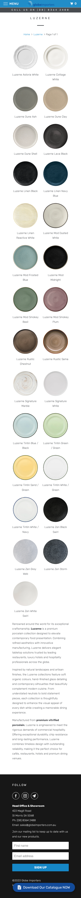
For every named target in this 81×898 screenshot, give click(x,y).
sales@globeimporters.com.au (38, 825)
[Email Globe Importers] (35, 795)
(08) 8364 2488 (26, 820)
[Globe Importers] (40, 3)
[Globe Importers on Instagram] (26, 795)
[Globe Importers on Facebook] (16, 795)
